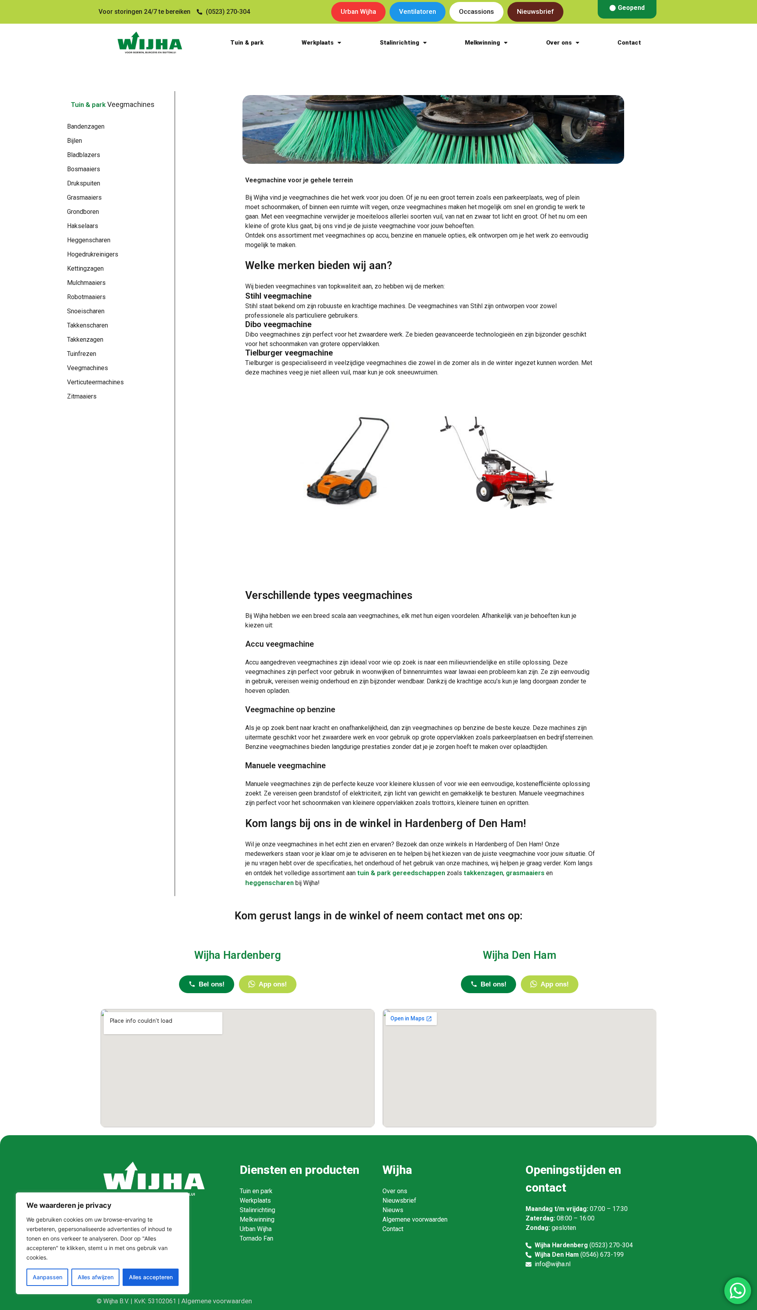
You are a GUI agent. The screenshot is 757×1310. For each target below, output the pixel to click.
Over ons (559, 42)
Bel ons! (212, 984)
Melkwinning (482, 42)
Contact (629, 42)
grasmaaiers (525, 873)
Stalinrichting (399, 42)
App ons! (273, 984)
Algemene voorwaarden (216, 1301)
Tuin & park (246, 42)
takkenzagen (483, 873)
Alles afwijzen (96, 1277)
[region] (102, 1243)
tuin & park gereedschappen (401, 873)
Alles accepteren (151, 1277)
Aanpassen (47, 1277)
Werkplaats (318, 42)
